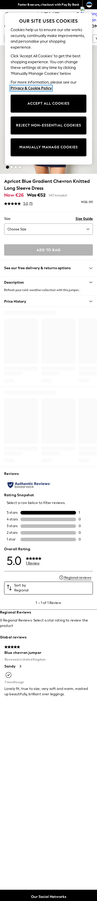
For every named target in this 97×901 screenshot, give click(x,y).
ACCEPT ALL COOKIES (48, 103)
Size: (7, 219)
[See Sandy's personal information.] (20, 666)
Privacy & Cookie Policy (31, 88)
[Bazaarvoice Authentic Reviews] (29, 485)
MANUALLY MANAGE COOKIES (48, 147)
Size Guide (84, 219)
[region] (48, 89)
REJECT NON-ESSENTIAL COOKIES (48, 125)
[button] (7, 167)
